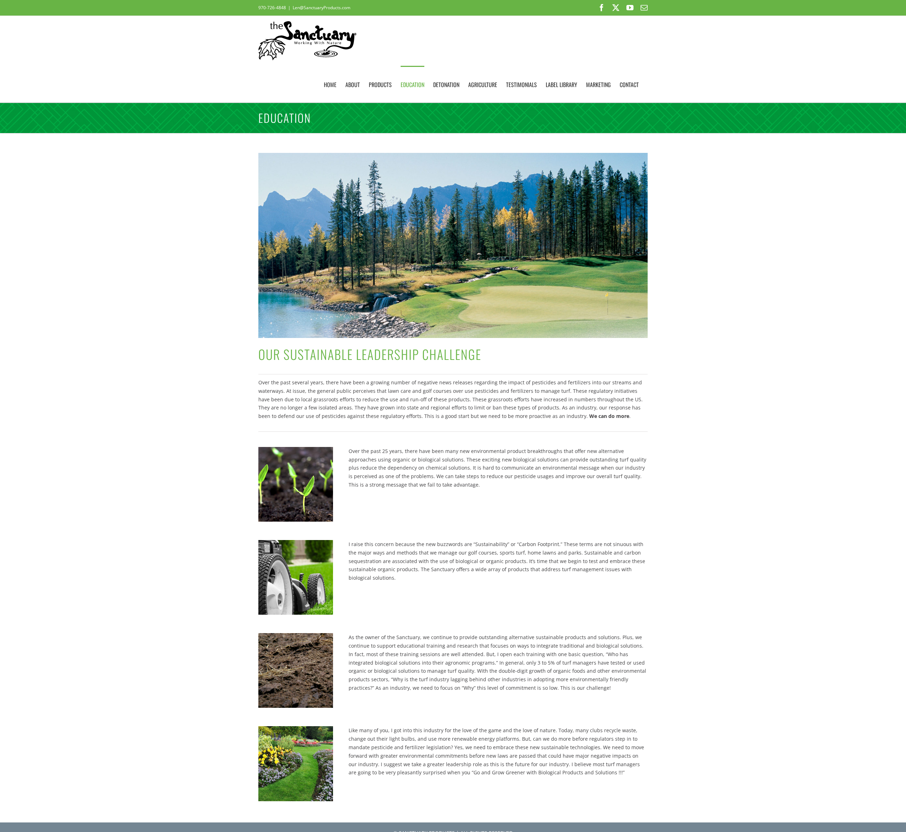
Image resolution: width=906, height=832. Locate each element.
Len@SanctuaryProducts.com (321, 8)
